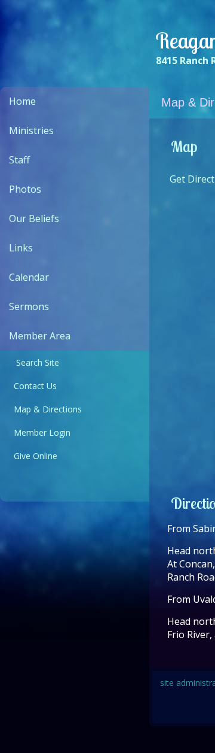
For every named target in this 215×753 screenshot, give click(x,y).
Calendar (29, 277)
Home (22, 101)
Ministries (31, 130)
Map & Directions (45, 409)
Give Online (33, 455)
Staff (19, 159)
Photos (25, 189)
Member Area (39, 335)
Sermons (29, 306)
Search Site (34, 362)
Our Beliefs (34, 218)
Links (21, 247)
